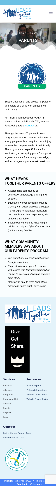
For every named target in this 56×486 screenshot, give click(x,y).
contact (29, 125)
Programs (8, 394)
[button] (50, 13)
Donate (6, 408)
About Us (7, 385)
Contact (7, 403)
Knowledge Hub (10, 399)
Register (7, 412)
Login (6, 417)
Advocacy (8, 390)
